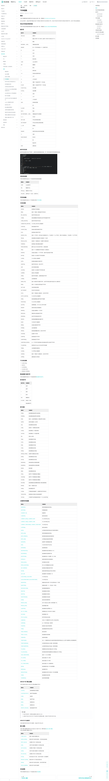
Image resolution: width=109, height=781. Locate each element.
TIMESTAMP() (23, 640)
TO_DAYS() (23, 649)
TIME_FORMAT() (24, 631)
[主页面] (21, 6)
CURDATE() (23, 515)
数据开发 (31, 2)
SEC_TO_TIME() (24, 611)
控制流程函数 (99, 16)
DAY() (22, 544)
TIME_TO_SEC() (24, 634)
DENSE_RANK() (24, 739)
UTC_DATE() (23, 657)
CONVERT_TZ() (24, 513)
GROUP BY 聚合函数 (100, 32)
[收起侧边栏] (9, 779)
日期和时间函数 (99, 30)
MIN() (22, 705)
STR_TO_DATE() (24, 617)
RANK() (22, 762)
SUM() (22, 696)
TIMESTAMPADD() (24, 643)
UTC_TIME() (23, 660)
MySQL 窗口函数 (49, 728)
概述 (96, 8)
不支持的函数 (99, 22)
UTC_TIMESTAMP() (25, 663)
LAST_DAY (23, 573)
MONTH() (23, 594)
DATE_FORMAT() (24, 536)
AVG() (22, 699)
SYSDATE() (23, 625)
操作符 (97, 12)
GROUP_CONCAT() (24, 707)
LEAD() (22, 750)
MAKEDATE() (23, 582)
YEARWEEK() (23, 678)
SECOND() (23, 614)
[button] (9, 11)
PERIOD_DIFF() (24, 605)
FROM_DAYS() (23, 562)
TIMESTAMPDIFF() (24, 646)
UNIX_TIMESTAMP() (25, 654)
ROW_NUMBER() (24, 765)
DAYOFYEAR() (23, 556)
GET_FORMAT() (24, 568)
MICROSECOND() (24, 588)
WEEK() (22, 666)
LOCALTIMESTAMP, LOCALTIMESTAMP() (29, 579)
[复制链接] (24, 15)
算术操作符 (99, 26)
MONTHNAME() (24, 596)
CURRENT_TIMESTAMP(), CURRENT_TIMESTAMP (31, 524)
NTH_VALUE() (23, 753)
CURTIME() (23, 527)
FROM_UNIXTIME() (25, 565)
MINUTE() (23, 591)
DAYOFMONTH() (24, 550)
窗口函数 (97, 36)
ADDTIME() (23, 510)
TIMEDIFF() (23, 637)
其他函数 (39, 771)
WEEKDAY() (23, 669)
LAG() (22, 745)
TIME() (22, 628)
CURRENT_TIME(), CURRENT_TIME (28, 521)
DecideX (45, 2)
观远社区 (85, 2)
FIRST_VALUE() (24, 742)
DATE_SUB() (23, 539)
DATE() (22, 530)
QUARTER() (23, 608)
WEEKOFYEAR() (24, 672)
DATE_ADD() (23, 533)
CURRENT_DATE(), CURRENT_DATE (28, 518)
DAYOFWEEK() (24, 553)
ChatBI (25, 2)
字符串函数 (39, 200)
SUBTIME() (23, 623)
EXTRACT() (23, 559)
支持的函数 (99, 20)
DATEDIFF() (23, 541)
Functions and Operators (50, 18)
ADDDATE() (23, 507)
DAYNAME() (23, 547)
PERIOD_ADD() (24, 602)
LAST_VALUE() (23, 748)
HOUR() (22, 570)
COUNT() (23, 690)
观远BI (20, 2)
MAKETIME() (23, 585)
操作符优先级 (99, 14)
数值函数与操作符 (39, 376)
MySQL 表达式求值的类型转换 (51, 26)
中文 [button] (92, 2)
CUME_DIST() (23, 736)
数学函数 (99, 28)
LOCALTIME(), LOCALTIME (26, 576)
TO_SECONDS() (24, 651)
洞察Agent (38, 2)
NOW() (22, 599)
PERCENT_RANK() (24, 759)
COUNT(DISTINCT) (25, 693)
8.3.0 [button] (2, 5)
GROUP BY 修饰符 (100, 34)
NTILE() (22, 756)
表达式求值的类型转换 (100, 10)
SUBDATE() (23, 620)
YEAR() (22, 675)
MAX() (22, 702)
